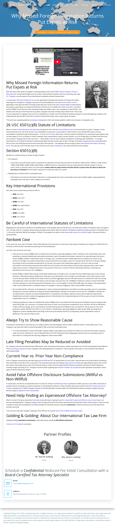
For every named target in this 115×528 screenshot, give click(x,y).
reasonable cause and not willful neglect (78, 232)
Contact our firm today (13, 424)
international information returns (65, 102)
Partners (75, 5)
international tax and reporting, (29, 129)
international (37, 400)
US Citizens (45, 5)
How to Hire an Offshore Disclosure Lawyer (69, 411)
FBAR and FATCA (49, 361)
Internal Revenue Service (28, 100)
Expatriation (31, 5)
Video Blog (95, 5)
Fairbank (58, 146)
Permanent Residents (60, 5)
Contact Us (106, 5)
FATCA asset (51, 134)
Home (12, 5)
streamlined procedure (60, 384)
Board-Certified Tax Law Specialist (70, 367)
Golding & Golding (37, 120)
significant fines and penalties (29, 391)
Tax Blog (85, 5)
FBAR (35, 107)
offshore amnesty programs (15, 349)
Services (21, 5)
